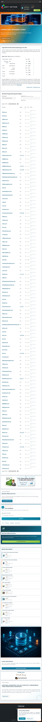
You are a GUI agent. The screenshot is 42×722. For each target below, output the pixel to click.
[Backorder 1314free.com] (30, 218)
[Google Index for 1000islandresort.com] (30, 169)
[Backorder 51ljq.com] (30, 452)
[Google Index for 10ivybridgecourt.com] (30, 191)
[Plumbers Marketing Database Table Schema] (6, 572)
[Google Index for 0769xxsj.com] (30, 140)
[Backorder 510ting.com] (30, 441)
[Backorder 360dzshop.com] (30, 373)
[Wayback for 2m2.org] (33, 337)
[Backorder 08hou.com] (30, 146)
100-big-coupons (6, 155)
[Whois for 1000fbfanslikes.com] (32, 164)
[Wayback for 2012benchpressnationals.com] (33, 279)
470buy (4, 414)
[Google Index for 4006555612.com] (30, 403)
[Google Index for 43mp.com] (30, 410)
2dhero (4, 328)
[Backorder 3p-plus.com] (30, 394)
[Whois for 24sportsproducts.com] (32, 315)
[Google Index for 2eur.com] (30, 331)
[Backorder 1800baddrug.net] (30, 243)
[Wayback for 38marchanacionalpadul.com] (33, 387)
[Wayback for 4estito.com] (33, 430)
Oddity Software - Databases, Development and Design (10, 6)
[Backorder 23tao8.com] (30, 301)
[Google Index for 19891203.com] (30, 255)
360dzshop (5, 374)
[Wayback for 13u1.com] (33, 225)
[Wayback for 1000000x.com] (33, 157)
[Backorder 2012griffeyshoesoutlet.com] (30, 283)
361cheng (5, 382)
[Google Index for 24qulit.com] (30, 313)
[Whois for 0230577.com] (32, 117)
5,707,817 (22, 306)
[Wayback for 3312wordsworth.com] (33, 369)
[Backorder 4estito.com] (30, 430)
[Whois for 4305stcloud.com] (32, 405)
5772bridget (5, 464)
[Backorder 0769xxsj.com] (30, 139)
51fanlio (5, 450)
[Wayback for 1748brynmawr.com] (33, 236)
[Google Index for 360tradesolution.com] (30, 378)
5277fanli (5, 457)
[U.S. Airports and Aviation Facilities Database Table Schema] (6, 564)
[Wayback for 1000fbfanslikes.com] (33, 164)
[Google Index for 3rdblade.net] (30, 399)
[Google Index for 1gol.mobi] (30, 259)
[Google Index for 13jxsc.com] (30, 223)
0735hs (4, 130)
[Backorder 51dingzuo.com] (30, 445)
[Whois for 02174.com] (32, 114)
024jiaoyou (5, 123)
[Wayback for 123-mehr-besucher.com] (33, 211)
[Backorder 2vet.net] (30, 351)
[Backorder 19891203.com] (30, 254)
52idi (4, 461)
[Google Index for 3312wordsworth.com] (30, 370)
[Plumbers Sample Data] (7, 572)
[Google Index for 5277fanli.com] (30, 457)
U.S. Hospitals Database (6, 617)
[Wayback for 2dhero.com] (33, 326)
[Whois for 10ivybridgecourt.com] (32, 189)
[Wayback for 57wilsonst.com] (33, 466)
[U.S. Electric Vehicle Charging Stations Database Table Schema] (6, 557)
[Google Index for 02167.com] (30, 111)
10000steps (5, 162)
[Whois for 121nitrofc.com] (32, 207)
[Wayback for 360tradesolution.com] (33, 376)
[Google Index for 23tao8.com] (30, 302)
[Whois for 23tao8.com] (32, 301)
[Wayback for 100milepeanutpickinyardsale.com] (33, 175)
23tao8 (4, 303)
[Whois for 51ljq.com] (32, 452)
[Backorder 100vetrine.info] (30, 178)
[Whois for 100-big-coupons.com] (32, 153)
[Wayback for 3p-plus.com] (33, 394)
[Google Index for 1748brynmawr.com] (30, 237)
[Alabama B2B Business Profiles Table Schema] (6, 580)
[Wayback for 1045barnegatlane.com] (33, 182)
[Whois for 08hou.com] (32, 146)
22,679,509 (22, 353)
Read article (5, 696)
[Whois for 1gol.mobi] (32, 258)
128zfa (4, 216)
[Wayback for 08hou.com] (33, 146)
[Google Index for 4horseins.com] (30, 435)
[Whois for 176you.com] (32, 240)
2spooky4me (6, 346)
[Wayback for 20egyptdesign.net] (33, 286)
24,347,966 (22, 446)
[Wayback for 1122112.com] (33, 196)
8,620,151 (22, 378)
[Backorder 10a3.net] (30, 186)
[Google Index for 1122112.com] (30, 198)
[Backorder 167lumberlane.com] (30, 229)
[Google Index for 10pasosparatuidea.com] (30, 194)
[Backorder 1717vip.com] (30, 232)
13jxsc (4, 223)
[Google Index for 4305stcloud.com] (30, 406)
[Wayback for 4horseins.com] (33, 434)
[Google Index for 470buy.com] (30, 414)
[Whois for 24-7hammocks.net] (32, 304)
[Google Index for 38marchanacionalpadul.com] (30, 388)
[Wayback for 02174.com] (33, 114)
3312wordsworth (7, 371)
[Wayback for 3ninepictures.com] (33, 391)
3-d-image (5, 356)
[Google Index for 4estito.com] (30, 432)
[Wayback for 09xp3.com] (33, 150)
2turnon (4, 349)
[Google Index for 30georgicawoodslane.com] (30, 360)
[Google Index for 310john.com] (30, 363)
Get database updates (7, 500)
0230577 (5, 119)
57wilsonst (5, 468)
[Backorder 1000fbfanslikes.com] (30, 164)
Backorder (19, 84)
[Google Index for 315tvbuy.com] (30, 367)
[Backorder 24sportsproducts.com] (30, 315)
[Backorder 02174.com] (30, 114)
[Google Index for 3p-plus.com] (30, 396)
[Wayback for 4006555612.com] (33, 401)
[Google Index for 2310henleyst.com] (30, 295)
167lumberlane (6, 231)
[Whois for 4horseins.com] (32, 434)
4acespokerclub (6, 421)
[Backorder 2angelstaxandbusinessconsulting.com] (30, 322)
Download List (36, 87)
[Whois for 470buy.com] (32, 412)
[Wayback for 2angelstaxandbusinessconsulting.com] (33, 322)
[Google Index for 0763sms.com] (30, 137)
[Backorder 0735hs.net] (30, 128)
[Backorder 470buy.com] (30, 412)
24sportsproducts (7, 317)
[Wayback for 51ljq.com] (33, 452)
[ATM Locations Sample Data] (7, 587)
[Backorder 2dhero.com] (30, 326)
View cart (32, 7)
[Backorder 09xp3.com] (30, 150)
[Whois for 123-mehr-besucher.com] (32, 211)
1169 (4, 202)
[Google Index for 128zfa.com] (30, 216)
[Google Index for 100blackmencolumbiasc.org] (30, 173)
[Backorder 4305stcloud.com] (30, 405)
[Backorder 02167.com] (30, 110)
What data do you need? (6, 513)
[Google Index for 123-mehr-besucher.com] (30, 212)
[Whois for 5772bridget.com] (32, 463)
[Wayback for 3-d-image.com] (33, 355)
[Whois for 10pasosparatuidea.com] (32, 193)
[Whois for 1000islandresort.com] (32, 168)
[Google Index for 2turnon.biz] (30, 349)
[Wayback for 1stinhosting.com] (33, 265)
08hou (4, 148)
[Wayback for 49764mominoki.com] (33, 416)
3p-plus (4, 396)
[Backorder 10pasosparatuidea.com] (30, 193)
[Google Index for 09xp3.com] (30, 151)
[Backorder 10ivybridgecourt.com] (30, 189)
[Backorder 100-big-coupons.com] (30, 153)
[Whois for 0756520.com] (32, 132)
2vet (4, 353)
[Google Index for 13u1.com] (30, 227)
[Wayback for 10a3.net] (33, 186)
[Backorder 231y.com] (30, 297)
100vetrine (5, 180)
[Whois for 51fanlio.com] (32, 448)
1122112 (5, 198)
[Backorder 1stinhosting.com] (30, 265)
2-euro (4, 270)
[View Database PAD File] (9, 557)
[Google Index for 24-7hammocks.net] (30, 306)
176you (4, 241)
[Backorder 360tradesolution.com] (30, 376)
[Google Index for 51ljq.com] (30, 453)
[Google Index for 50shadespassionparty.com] (30, 439)
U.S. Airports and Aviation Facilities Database (9, 559)
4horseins (5, 436)
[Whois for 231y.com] (32, 297)
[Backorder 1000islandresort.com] (30, 168)
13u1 (4, 227)
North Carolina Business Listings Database (9, 596)
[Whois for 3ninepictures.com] (32, 391)
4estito (4, 432)
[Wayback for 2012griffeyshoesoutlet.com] (33, 283)
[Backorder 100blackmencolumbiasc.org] (30, 171)
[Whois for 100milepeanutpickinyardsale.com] (32, 175)
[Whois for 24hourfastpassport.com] (32, 308)
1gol (4, 259)
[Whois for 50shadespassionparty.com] (32, 437)
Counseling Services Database (7, 602)
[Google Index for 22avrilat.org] (30, 291)
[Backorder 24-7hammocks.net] (30, 304)
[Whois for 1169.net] (32, 200)
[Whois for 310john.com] (32, 362)
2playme (5, 342)
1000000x (5, 159)
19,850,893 (22, 335)
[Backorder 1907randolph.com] (30, 250)
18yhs (4, 249)
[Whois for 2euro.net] (32, 333)
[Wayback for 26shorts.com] (33, 319)
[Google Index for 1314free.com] (30, 219)
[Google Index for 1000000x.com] (30, 158)
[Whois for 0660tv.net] (32, 124)
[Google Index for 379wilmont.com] (30, 385)
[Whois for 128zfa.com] (32, 214)
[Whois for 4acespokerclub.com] (32, 419)
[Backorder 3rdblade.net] (30, 398)
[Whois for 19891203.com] (32, 254)
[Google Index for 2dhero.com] (30, 327)
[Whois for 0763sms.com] (32, 135)
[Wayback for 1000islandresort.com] (33, 168)
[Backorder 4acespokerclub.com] (30, 419)
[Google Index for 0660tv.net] (30, 126)
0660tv (4, 126)
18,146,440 (22, 169)
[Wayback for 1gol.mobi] (33, 258)
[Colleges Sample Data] (7, 615)
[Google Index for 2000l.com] (30, 277)
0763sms (5, 137)
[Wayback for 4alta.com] (33, 423)
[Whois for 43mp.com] (32, 409)
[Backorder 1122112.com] (30, 196)
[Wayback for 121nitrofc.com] (33, 207)
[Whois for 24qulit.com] (32, 312)
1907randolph (6, 252)
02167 (4, 112)
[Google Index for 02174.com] (30, 115)
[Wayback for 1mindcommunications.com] (33, 261)
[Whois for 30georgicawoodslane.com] (32, 358)
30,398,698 (22, 213)
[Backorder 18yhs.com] (30, 247)
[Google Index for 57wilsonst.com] (30, 468)
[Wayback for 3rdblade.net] (33, 398)
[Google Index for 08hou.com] (30, 147)
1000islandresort (7, 169)
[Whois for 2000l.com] (32, 276)
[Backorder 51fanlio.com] (30, 448)
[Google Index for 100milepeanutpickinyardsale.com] (30, 176)
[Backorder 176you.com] (30, 240)
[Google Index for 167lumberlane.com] (30, 230)
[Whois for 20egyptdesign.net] (32, 286)
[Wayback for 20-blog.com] (33, 272)
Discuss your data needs (21, 668)
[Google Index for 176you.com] (30, 241)
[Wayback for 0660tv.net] (33, 124)
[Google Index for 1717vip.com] (30, 234)
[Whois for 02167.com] (32, 110)
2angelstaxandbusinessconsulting (10, 324)
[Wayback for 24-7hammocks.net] (33, 304)
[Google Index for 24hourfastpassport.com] (30, 309)
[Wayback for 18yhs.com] (33, 247)
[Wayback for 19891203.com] (33, 254)
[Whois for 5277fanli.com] (32, 455)
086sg (4, 144)
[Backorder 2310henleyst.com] (30, 294)
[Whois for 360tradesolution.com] (32, 376)
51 (17, 104)
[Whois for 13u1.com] (32, 225)
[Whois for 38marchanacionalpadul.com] (32, 387)
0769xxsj (5, 141)
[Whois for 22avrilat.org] (32, 290)
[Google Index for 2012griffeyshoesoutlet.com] (30, 284)
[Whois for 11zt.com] (32, 204)
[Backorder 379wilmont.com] (30, 383)
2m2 (4, 338)
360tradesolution (7, 378)
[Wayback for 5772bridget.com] (33, 463)
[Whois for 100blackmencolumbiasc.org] (32, 171)
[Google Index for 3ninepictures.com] (30, 392)
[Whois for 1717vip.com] (32, 232)
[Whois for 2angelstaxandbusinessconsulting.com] (32, 322)
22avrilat (5, 292)
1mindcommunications (8, 263)
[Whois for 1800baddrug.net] (32, 243)
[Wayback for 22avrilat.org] (33, 290)
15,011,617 (22, 155)
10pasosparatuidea (7, 195)
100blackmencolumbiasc (8, 173)
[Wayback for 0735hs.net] (33, 128)
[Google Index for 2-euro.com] (30, 270)
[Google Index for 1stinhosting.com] (30, 266)
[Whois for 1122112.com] (32, 196)
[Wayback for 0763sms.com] (33, 135)
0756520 (5, 133)
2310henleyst (6, 295)
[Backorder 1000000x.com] (30, 157)
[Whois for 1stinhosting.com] (32, 265)
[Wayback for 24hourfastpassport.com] (33, 308)
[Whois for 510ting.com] (32, 441)
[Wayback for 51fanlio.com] (33, 448)
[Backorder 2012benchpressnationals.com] (30, 279)
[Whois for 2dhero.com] (32, 326)
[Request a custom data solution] (21, 642)
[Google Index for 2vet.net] (30, 352)
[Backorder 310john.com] (30, 362)
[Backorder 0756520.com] (30, 132)
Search (21, 518)
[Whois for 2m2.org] (32, 337)
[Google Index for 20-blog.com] (30, 273)
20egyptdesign (6, 288)
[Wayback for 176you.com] (33, 240)
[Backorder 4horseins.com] (30, 434)
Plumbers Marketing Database (7, 567)
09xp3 (4, 151)
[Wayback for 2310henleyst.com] (33, 294)
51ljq (4, 454)
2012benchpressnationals (8, 281)
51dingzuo (5, 446)
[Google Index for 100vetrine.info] (30, 180)
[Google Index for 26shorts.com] (30, 320)
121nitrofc (5, 209)
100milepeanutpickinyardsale (9, 177)
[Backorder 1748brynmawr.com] (30, 236)
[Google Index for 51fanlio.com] (30, 450)
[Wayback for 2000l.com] (33, 276)
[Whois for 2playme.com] (32, 340)
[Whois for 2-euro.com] (32, 268)
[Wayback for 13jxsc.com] (33, 222)
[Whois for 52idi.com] (32, 459)
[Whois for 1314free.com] (32, 218)
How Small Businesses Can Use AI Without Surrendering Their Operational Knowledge (20, 685)
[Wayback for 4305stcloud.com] (33, 405)
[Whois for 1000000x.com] (32, 157)
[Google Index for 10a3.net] (30, 187)
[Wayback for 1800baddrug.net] (33, 243)
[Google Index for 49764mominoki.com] (30, 417)
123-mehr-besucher (7, 213)
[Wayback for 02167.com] (33, 110)
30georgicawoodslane (8, 360)
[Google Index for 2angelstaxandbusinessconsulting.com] (30, 324)
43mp (4, 410)
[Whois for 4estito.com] (32, 430)
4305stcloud (5, 407)
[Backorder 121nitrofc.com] (30, 207)
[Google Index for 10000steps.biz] (30, 162)
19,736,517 (22, 166)
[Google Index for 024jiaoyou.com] (30, 122)
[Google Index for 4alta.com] (30, 424)
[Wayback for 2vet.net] (33, 351)
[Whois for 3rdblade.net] (32, 398)
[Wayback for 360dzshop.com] (33, 373)
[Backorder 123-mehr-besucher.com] (30, 211)
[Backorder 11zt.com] (30, 204)
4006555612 (5, 403)
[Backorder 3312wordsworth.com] (30, 369)
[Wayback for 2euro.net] (33, 333)
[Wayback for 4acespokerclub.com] (33, 419)
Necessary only (30, 718)
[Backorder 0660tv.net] (30, 124)
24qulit (4, 313)
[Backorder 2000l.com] (30, 276)
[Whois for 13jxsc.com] (32, 222)
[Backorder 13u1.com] (30, 225)
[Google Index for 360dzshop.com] (30, 374)
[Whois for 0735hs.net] (32, 128)
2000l (4, 277)
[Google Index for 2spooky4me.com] (30, 345)
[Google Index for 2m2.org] (30, 338)
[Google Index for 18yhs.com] (30, 248)
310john (5, 364)
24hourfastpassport (7, 310)
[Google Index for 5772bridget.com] (30, 464)
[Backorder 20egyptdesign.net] (30, 286)
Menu (21, 1)
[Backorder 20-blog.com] (30, 272)
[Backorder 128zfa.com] (30, 214)
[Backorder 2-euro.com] (30, 268)
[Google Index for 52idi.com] (30, 460)
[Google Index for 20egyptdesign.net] (30, 288)
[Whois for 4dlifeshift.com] (32, 427)
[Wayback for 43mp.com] (33, 409)
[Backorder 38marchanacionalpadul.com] (30, 387)
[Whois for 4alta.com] (32, 423)
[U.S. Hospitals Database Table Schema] (6, 622)
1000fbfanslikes (6, 166)
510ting (5, 443)
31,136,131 (22, 274)
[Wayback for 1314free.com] (33, 218)
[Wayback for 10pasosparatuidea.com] (33, 193)
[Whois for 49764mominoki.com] (32, 416)
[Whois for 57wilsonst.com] (32, 466)
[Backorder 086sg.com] (30, 142)
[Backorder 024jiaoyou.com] (30, 121)
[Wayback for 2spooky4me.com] (33, 344)
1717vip (5, 234)
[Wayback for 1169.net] (33, 200)
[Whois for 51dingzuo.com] (32, 445)
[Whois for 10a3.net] (32, 186)
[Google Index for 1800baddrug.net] (30, 245)
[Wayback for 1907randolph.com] (33, 250)
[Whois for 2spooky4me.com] (32, 344)
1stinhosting (6, 267)
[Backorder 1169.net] (30, 200)
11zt (4, 205)
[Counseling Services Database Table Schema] (6, 607)
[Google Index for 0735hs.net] (30, 129)
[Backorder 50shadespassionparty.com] (30, 437)
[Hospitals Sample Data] (7, 622)
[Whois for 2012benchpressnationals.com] (32, 279)
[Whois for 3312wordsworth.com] (32, 369)
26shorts (5, 320)
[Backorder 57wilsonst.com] (30, 466)
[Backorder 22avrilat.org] (30, 290)
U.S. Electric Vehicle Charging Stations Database (10, 552)
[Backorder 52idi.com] (30, 459)
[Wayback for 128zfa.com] (33, 214)
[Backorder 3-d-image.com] (30, 355)
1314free (5, 220)
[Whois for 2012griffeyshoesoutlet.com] (32, 283)
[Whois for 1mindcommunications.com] (32, 261)
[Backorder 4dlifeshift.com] (30, 427)
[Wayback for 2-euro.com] (33, 268)
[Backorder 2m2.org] (30, 337)
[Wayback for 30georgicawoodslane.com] (33, 358)
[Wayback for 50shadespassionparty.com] (33, 437)
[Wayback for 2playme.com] (33, 340)
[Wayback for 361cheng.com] (33, 380)
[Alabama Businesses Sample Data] (7, 580)
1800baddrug (6, 245)
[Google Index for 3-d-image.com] (30, 356)
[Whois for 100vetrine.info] (32, 178)
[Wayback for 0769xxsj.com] (33, 139)
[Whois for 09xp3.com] (32, 150)
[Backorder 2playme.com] (30, 340)
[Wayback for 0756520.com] (33, 132)
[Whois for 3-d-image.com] (32, 355)
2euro (4, 335)
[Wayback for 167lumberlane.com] (33, 229)
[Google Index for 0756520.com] (30, 133)
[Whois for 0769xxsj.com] (32, 139)
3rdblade (5, 400)
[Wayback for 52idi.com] (33, 459)
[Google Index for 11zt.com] (30, 205)
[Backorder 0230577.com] (30, 117)
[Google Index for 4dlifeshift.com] (30, 428)
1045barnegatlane (7, 184)
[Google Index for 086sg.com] (30, 144)
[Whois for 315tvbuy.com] (32, 365)
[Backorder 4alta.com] (30, 423)
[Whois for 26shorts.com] (32, 319)
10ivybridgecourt (7, 191)
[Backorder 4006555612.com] (30, 401)
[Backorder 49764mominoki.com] (30, 416)
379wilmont (5, 385)
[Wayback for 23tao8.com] (33, 301)
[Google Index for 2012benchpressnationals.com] (30, 281)
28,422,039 (22, 432)
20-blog (4, 274)
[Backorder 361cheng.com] (30, 380)
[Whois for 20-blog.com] (32, 272)
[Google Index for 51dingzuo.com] (30, 446)
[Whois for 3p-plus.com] (32, 394)
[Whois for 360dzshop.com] (32, 373)
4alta (4, 425)
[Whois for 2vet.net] (32, 351)
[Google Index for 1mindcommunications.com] (30, 263)
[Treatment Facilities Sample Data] (7, 607)
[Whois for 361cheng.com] (32, 380)
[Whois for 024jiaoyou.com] (32, 121)
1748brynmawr (6, 238)
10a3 (4, 187)
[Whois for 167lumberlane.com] (32, 229)
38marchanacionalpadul (8, 389)
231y (4, 299)
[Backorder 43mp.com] (30, 409)
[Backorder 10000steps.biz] (30, 160)
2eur (4, 331)
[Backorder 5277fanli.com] (30, 455)
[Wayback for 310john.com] (33, 362)
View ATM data (5, 38)
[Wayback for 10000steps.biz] (33, 160)
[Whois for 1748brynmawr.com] (32, 236)
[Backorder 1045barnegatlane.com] (30, 182)
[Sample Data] (7, 557)
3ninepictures (6, 392)
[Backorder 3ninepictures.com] (30, 391)
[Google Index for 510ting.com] (30, 442)
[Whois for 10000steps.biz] (32, 160)
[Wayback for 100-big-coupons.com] (33, 153)
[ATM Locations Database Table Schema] (6, 587)
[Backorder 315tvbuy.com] (30, 365)
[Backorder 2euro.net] (30, 333)
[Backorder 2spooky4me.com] (30, 344)
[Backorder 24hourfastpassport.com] (30, 308)
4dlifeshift (5, 428)
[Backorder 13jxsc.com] (30, 222)
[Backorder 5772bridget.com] (30, 463)
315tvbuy (5, 367)
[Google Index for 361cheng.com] (30, 381)
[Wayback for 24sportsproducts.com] (33, 315)
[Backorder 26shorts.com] (30, 319)
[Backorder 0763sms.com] (30, 135)
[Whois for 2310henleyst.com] (32, 294)
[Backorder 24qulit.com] (30, 312)
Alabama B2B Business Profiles (7, 575)
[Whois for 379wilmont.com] (32, 383)
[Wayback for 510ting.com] (33, 441)
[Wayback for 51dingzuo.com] (33, 445)
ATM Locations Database (6, 582)
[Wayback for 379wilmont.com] (33, 383)
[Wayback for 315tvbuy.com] (33, 365)
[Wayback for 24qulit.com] (33, 312)
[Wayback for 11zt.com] (33, 204)
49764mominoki (6, 418)
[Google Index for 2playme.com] (30, 342)
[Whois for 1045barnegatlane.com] (32, 182)
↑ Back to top (21, 706)
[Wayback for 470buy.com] (33, 412)
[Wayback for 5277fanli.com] (33, 455)
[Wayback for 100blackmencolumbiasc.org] (33, 171)
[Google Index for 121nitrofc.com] (30, 209)
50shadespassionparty (8, 439)
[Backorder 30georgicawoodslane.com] (30, 358)
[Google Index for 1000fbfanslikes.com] (30, 165)
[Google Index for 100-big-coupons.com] (30, 155)
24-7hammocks (6, 306)
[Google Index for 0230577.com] (30, 119)
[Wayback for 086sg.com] (33, 142)
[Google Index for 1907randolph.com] (30, 252)
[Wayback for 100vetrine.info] (33, 178)
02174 (4, 115)
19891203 (5, 256)
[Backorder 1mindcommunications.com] (30, 261)
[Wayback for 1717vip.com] (33, 232)
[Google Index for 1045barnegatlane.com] (30, 183)
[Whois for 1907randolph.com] (32, 250)
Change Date (29, 87)
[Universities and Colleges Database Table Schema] (6, 615)
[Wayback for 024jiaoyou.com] (33, 121)
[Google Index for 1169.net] (30, 201)
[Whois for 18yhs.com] (32, 247)
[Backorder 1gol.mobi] (30, 258)
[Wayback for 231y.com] (33, 297)
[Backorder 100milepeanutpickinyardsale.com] (30, 175)
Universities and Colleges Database (8, 610)
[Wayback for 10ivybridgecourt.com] (33, 189)
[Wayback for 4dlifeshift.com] (33, 427)
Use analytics (22, 718)
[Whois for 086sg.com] (32, 142)
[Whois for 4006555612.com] (32, 401)
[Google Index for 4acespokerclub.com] (30, 421)
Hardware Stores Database (6, 590)
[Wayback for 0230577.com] (33, 117)
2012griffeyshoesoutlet (8, 285)
